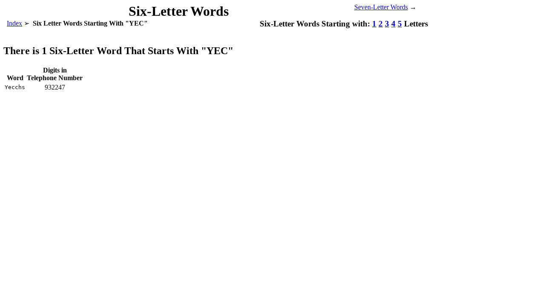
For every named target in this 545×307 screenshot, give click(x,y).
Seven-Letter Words (381, 7)
